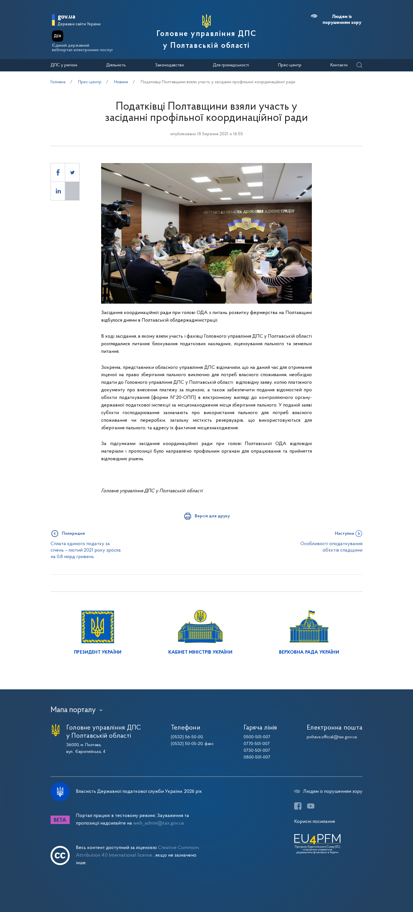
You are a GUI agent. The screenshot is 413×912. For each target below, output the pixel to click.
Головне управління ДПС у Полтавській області (206, 40)
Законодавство (169, 65)
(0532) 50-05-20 (187, 744)
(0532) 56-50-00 (187, 737)
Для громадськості (231, 65)
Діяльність (116, 65)
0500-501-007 (257, 737)
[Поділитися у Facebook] (58, 172)
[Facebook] (297, 806)
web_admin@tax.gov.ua (158, 823)
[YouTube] (310, 806)
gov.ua (66, 17)
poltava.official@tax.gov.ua (332, 737)
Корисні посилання (314, 821)
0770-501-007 (257, 744)
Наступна (344, 533)
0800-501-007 (257, 757)
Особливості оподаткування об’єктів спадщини (331, 547)
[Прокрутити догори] (385, 889)
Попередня (73, 533)
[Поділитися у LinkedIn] (58, 191)
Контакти (339, 65)
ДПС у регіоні (64, 65)
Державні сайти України (79, 24)
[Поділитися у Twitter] (72, 172)
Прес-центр (289, 65)
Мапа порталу (73, 710)
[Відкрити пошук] (359, 65)
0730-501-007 (257, 750)
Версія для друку (212, 516)
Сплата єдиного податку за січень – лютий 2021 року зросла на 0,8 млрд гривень (86, 550)
